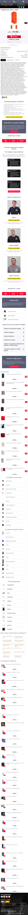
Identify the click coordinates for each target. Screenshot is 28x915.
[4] (15, 45)
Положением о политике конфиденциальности (18, 906)
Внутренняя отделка (9, 340)
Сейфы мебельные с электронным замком (19, 637)
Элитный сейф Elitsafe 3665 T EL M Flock (13, 391)
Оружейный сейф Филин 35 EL (12, 828)
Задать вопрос (5, 141)
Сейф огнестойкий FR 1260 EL (11, 844)
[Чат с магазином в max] (23, 7)
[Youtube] (7, 897)
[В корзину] (26, 377)
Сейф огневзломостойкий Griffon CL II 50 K (14, 747)
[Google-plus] (9, 897)
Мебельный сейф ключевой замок (18, 656)
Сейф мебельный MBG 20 (11, 796)
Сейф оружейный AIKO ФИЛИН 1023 (13, 730)
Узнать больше (14, 131)
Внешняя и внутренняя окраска (12, 328)
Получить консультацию (14, 220)
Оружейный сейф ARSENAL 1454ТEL (13, 788)
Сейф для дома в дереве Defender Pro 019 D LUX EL (14, 870)
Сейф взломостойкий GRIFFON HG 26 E (13, 664)
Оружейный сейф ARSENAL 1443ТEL (13, 672)
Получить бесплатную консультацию (14, 117)
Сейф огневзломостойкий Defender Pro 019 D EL (15, 706)
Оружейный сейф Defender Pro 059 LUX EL (14, 836)
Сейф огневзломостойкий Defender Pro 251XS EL (15, 681)
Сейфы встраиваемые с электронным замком (7, 641)
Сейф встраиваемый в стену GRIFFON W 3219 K (15, 804)
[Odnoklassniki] (4, 897)
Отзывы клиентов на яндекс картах (14, 148)
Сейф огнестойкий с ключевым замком (7, 652)
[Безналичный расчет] (7, 902)
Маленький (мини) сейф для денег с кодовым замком (19, 645)
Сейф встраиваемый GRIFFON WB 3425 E (14, 812)
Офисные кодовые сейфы (20, 652)
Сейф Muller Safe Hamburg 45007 (12, 451)
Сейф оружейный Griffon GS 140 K (12, 772)
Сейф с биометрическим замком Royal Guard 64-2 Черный (14, 425)
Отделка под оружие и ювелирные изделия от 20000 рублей (13, 344)
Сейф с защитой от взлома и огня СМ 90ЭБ (14, 852)
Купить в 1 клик (14, 39)
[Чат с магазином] (19, 7)
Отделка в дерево (9, 332)
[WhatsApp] (6, 97)
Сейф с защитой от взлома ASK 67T (13, 738)
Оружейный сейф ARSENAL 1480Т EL (13, 820)
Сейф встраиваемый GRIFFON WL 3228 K (13, 697)
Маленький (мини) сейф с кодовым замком (8, 645)
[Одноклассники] (4, 97)
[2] (12, 45)
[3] (13, 45)
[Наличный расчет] (3, 902)
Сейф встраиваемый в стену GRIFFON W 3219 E (15, 886)
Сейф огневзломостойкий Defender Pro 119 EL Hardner (15, 764)
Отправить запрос (14, 366)
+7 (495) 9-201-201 (7, 6)
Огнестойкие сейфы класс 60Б (8, 637)
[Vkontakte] (2, 897)
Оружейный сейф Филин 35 (11, 861)
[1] (10, 45)
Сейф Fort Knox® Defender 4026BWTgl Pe (13, 443)
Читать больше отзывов (14, 191)
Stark (26, 52)
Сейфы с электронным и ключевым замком (19, 641)
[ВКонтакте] (3, 97)
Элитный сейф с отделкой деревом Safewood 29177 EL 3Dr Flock (14, 469)
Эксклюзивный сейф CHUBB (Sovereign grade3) (15, 722)
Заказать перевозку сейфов (14, 278)
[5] (16, 45)
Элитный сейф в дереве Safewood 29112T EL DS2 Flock (14, 408)
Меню (4, 1)
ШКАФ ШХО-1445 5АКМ (10, 755)
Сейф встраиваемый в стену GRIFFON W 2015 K (15, 689)
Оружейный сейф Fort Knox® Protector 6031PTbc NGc (13, 460)
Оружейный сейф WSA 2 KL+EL (12, 780)
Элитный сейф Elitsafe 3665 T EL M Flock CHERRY (13, 434)
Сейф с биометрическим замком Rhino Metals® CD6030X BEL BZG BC (15, 383)
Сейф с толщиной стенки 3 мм (8, 648)
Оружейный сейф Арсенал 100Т (12, 878)
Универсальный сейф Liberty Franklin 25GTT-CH (15, 399)
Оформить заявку (21, 141)
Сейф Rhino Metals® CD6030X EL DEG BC (13, 374)
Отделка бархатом (9, 336)
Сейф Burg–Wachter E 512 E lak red (12, 416)
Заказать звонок (13, 141)
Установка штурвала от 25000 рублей (12, 349)
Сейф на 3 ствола (18, 648)
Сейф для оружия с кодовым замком (6, 656)
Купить (15, 37)
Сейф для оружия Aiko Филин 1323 (12, 714)
